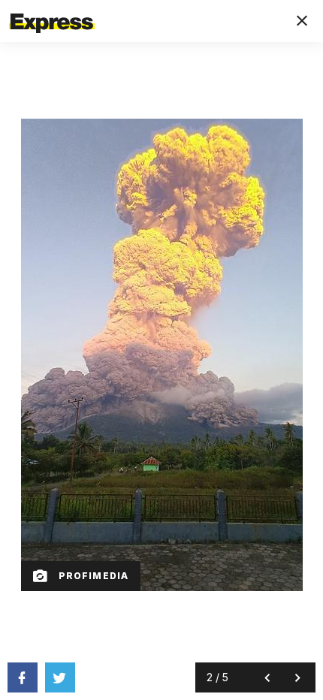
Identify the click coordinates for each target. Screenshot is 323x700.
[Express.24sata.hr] (52, 10)
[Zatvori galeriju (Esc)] (302, 21)
